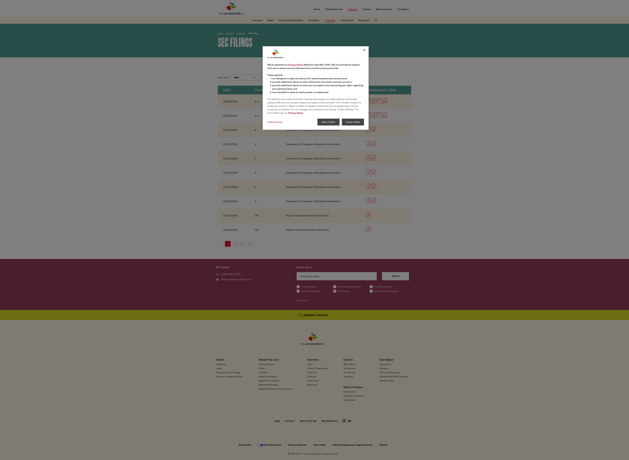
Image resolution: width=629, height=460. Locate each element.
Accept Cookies (353, 122)
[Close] (364, 50)
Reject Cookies (328, 122)
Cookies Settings (274, 122)
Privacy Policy (295, 64)
